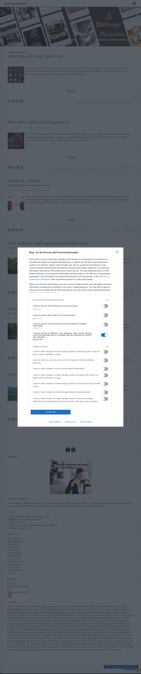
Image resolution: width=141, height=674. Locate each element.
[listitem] (70, 299)
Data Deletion (55, 422)
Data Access (70, 422)
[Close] (118, 252)
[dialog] (70, 337)
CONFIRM (51, 412)
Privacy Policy (86, 422)
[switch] (104, 306)
